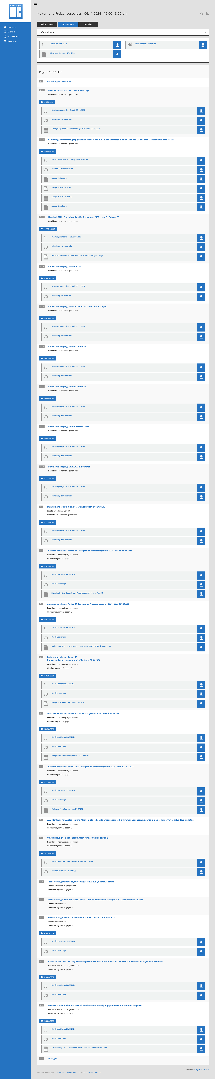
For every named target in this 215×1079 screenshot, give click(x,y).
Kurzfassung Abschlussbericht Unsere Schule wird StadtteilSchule (79, 1048)
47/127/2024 (49, 478)
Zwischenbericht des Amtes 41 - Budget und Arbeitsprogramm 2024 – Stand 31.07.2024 (89, 550)
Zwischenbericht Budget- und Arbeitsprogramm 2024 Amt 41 (77, 593)
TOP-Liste (88, 24)
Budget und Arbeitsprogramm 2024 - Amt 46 (70, 756)
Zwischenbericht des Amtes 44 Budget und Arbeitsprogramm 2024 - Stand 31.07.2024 (88, 604)
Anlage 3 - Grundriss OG (62, 197)
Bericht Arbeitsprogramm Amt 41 (64, 266)
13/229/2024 (49, 853)
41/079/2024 (49, 566)
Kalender (11, 32)
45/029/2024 (49, 358)
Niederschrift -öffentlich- (146, 44)
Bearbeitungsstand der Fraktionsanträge (68, 90)
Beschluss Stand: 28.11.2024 (63, 985)
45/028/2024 (49, 676)
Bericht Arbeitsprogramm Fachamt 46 (67, 386)
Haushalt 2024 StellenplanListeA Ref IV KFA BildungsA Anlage (77, 256)
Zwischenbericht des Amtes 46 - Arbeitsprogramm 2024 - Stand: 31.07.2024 (83, 713)
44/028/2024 (49, 318)
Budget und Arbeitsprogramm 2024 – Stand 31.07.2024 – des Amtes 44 (81, 646)
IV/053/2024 (48, 102)
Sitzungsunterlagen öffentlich (62, 53)
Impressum (71, 1072)
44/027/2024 (49, 619)
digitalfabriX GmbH (94, 1072)
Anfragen (52, 1058)
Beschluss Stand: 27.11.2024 (63, 684)
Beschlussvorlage (59, 584)
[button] (15, 36)
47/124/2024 (49, 782)
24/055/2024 (49, 151)
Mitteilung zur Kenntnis (59, 81)
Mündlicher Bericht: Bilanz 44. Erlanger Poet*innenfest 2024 (77, 506)
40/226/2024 (49, 1021)
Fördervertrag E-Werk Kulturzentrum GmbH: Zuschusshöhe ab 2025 (81, 917)
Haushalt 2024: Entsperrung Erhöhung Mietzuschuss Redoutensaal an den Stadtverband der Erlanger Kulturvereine (105, 961)
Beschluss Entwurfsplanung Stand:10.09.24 (70, 159)
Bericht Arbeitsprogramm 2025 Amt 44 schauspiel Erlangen (77, 306)
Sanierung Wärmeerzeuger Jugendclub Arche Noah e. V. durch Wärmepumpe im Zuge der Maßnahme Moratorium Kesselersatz (111, 139)
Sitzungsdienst (201, 1070)
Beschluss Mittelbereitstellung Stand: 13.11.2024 (72, 861)
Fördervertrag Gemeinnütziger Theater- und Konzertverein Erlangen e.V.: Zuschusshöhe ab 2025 (95, 899)
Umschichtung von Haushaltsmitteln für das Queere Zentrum (77, 837)
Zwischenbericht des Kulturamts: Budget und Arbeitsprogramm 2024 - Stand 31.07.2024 (90, 766)
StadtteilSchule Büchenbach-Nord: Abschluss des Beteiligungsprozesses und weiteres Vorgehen (95, 1005)
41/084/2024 (49, 977)
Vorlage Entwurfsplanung (62, 169)
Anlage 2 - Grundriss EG (61, 187)
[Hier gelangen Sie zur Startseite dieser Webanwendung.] (15, 11)
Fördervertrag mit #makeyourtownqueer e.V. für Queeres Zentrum (81, 881)
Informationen (47, 24)
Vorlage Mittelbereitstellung (64, 871)
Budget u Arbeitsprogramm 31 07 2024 (68, 702)
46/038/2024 (49, 729)
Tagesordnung (68, 24)
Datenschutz (60, 1072)
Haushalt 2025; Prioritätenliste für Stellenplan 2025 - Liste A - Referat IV (83, 217)
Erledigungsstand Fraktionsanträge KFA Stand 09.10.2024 (76, 129)
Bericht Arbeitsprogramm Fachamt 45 (67, 346)
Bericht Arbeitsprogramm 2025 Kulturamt (69, 466)
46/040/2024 (49, 398)
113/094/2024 (49, 229)
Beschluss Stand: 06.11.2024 (63, 574)
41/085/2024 (49, 933)
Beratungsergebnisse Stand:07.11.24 (67, 237)
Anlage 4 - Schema (59, 206)
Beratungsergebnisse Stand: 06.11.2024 (68, 110)
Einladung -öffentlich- (59, 44)
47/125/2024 (49, 522)
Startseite (11, 27)
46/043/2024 (49, 438)
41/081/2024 (49, 278)
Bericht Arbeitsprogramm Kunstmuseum (68, 426)
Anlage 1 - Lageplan (60, 178)
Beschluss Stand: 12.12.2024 (63, 941)
